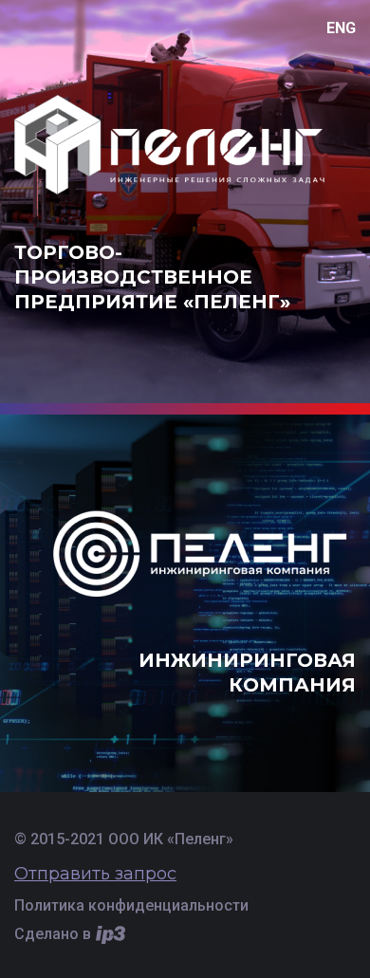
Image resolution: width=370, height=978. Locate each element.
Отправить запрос (95, 873)
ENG (341, 28)
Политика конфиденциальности (131, 905)
